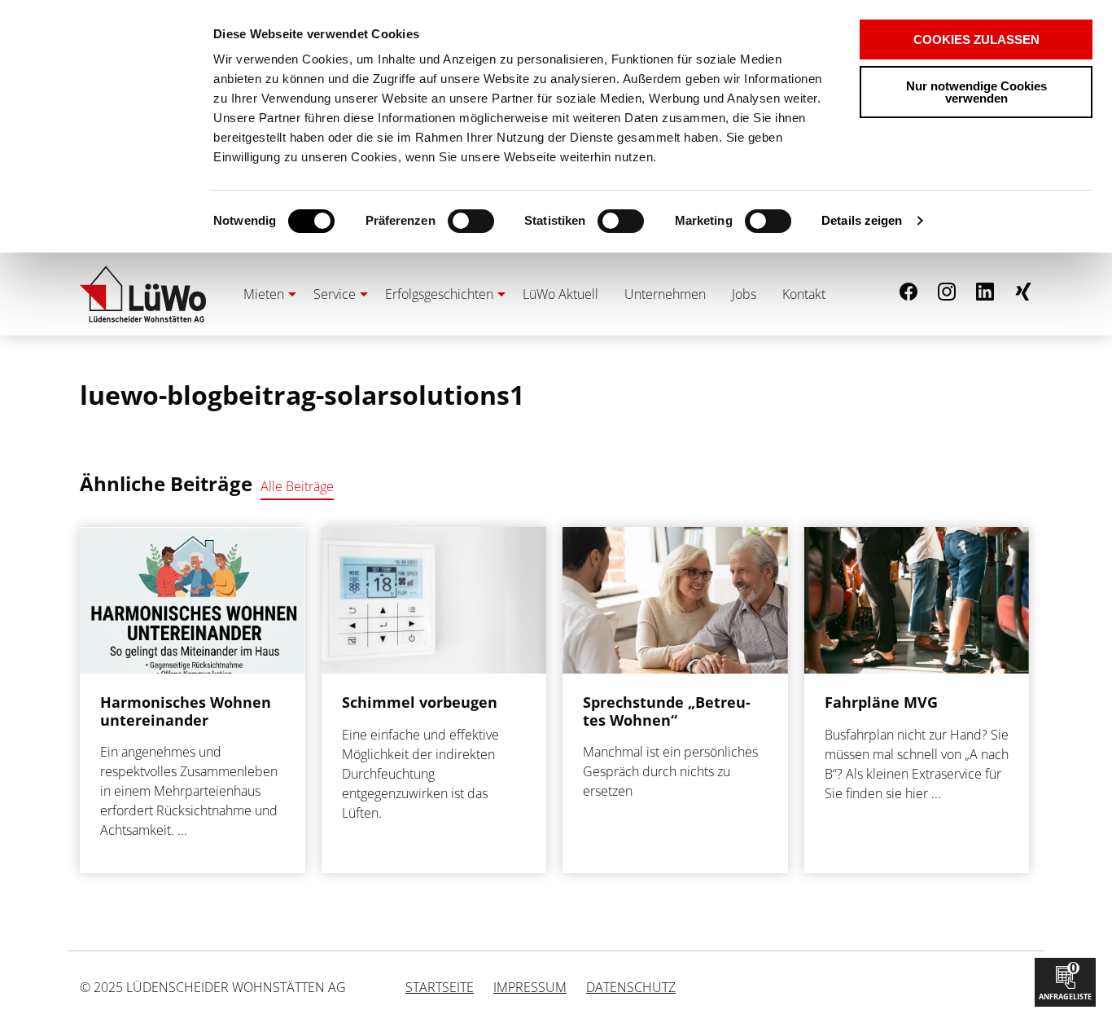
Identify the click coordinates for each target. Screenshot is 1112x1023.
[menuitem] (265, 294)
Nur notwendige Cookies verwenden (976, 92)
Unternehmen (665, 294)
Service (334, 294)
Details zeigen (861, 220)
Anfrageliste (1065, 980)
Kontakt (803, 294)
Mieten (263, 294)
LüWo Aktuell (560, 294)
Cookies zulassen (976, 39)
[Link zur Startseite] (143, 294)
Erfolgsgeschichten (439, 294)
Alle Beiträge (297, 486)
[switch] (442, 221)
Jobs (744, 294)
